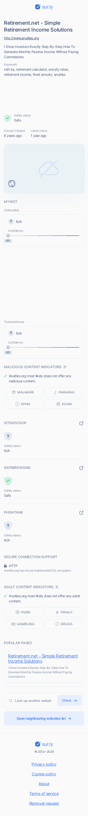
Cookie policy (44, 774)
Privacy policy (44, 764)
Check (66, 700)
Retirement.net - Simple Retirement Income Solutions (43, 658)
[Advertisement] (44, 95)
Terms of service (43, 793)
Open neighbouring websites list (41, 718)
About (44, 783)
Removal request (44, 803)
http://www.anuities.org (21, 38)
